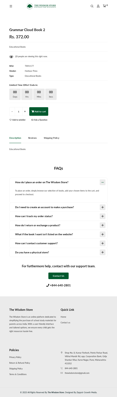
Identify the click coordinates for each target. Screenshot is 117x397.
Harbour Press (31, 71)
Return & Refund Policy (19, 363)
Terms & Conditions (18, 374)
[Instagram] (9, 338)
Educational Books (33, 76)
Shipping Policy (16, 368)
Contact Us (58, 275)
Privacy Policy (15, 357)
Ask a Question (40, 120)
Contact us (65, 322)
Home (63, 317)
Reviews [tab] (32, 137)
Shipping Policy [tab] (51, 137)
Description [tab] (15, 137)
